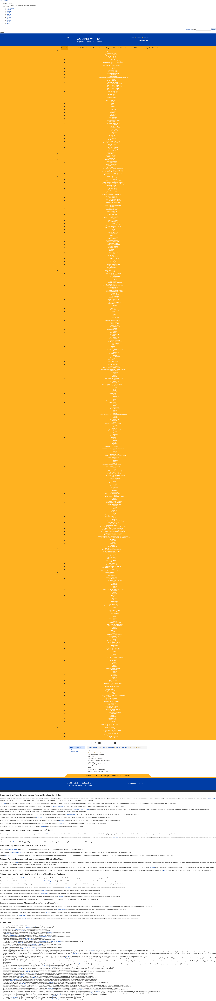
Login (190, 29)
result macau (14, 842)
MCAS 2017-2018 (113, 234)
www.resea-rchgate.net (33, 926)
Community (110, 688)
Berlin (113, 102)
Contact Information (113, 563)
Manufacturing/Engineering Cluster (111, 464)
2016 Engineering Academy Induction (113, 528)
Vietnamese (10, 18)
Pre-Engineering (111, 238)
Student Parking (113, 76)
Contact (113, 64)
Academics (110, 176)
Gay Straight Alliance (113, 641)
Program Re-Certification (113, 240)
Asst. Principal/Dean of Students (111, 65)
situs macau (23, 952)
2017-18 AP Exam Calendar (113, 200)
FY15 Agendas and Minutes (114, 86)
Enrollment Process (113, 733)
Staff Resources (111, 144)
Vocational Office (111, 272)
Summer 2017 (113, 179)
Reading (111, 249)
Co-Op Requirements (114, 276)
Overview (113, 67)
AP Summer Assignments (113, 202)
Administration (111, 96)
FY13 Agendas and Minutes (114, 83)
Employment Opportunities (113, 141)
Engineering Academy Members (113, 533)
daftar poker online (30, 947)
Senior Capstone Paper (113, 215)
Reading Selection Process (113, 565)
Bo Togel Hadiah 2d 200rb (81, 809)
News (114, 314)
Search (194, 29)
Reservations (113, 713)
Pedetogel (30, 939)
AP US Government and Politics (114, 291)
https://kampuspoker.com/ (35, 944)
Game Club (113, 630)
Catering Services (113, 718)
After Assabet (114, 487)
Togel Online (43, 893)
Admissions (110, 153)
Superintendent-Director (111, 55)
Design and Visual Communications (113, 378)
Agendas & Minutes (113, 82)
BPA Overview (115, 613)
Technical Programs (109, 270)
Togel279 (12, 980)
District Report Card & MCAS (111, 143)
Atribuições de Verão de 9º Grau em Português (113, 184)
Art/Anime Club (113, 578)
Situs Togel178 (22, 915)
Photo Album (114, 511)
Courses (113, 212)
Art (111, 203)
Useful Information (115, 408)
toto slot (59, 823)
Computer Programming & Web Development (113, 369)
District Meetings (111, 94)
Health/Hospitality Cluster (111, 446)
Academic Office (111, 185)
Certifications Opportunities (114, 474)
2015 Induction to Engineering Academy (113, 530)
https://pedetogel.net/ (45, 936)
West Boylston (113, 117)
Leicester (113, 108)
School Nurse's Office (111, 164)
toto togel (43, 826)
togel (41, 899)
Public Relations (111, 703)
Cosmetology (113, 393)
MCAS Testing (113, 188)
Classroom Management (114, 149)
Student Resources (115, 436)
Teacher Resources (113, 147)
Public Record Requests (111, 706)
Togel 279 (17, 929)
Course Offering (114, 370)
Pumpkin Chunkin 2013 (113, 241)
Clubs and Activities (111, 577)
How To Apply (111, 156)
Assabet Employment (111, 140)
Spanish (9, 9)
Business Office (111, 97)
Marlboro (113, 109)
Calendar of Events (115, 612)
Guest (187, 29)
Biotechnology (113, 483)
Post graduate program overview (113, 735)
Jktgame (98, 991)
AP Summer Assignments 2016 (114, 290)
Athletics (111, 574)
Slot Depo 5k (9, 855)
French (8, 12)
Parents (139, 37)
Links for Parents (111, 557)
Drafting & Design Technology (114, 501)
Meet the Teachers (113, 247)
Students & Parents (110, 548)
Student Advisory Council (113, 668)
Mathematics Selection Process (113, 566)
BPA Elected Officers (114, 610)
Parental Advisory (113, 222)
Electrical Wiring (113, 402)
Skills (114, 498)
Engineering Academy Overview (113, 534)
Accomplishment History (114, 622)
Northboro (113, 112)
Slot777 (165, 870)
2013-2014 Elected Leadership (115, 657)
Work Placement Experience (113, 273)
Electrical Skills (115, 407)
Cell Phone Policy (113, 71)
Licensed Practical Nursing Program (111, 730)
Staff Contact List (113, 146)
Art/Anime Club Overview (115, 580)
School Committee (111, 80)
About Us (109, 52)
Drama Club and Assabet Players (113, 683)
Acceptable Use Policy (115, 61)
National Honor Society (113, 650)
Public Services (111, 726)
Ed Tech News (115, 126)
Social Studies (111, 255)
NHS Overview (115, 656)
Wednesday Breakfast (115, 712)
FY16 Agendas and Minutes (114, 88)
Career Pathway (115, 372)
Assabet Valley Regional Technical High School (101, 747)
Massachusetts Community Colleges (114, 496)
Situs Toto (115, 837)
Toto (110, 906)
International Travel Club (113, 648)
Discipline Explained (113, 73)
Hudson (113, 106)
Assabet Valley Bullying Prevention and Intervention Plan (113, 77)
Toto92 (69, 956)
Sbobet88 (79, 989)
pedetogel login (71, 814)
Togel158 (21, 930)
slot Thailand (50, 884)
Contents (114, 376)
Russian (9, 22)
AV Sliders (113, 595)
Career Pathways (114, 472)
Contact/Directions (111, 152)
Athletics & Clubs (109, 572)
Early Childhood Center (111, 691)
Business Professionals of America (113, 606)
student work (114, 398)
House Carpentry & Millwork (113, 423)
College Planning (113, 246)
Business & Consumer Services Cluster (111, 384)
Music (111, 235)
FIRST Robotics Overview (115, 625)
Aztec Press (111, 722)
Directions (113, 716)
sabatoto (48, 912)
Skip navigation (4, 0)
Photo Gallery (113, 719)
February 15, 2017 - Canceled (115, 170)
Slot (10, 945)
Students (146, 37)
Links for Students (111, 559)
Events (113, 710)
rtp (17, 862)
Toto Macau (50, 834)
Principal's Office (111, 56)
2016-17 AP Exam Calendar (114, 304)
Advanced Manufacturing (113, 466)
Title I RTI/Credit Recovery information (113, 568)
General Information (113, 197)
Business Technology (113, 385)
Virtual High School (111, 266)
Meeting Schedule (113, 91)
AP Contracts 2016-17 (115, 302)
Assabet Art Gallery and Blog (113, 205)
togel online (68, 887)
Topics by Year (113, 214)
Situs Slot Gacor (12, 849)
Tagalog (9, 17)
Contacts (113, 68)
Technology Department (113, 123)
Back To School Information (111, 174)
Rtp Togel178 (28, 927)
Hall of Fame (111, 685)
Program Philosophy (113, 694)
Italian (8, 15)
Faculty (132, 37)
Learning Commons (111, 191)
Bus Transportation (111, 100)
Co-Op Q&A (114, 275)
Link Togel (3, 803)
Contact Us (115, 293)
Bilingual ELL (111, 165)
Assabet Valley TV (111, 689)
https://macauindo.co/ (14, 935)
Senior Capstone (113, 281)
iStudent (111, 555)
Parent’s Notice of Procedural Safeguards (113, 171)
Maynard (113, 111)
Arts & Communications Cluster (111, 367)
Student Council (113, 674)
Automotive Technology (113, 522)
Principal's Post (113, 58)
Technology (111, 121)
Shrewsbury (113, 114)
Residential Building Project (111, 701)
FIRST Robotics (113, 618)
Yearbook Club (113, 680)
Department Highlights (113, 258)
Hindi (8, 23)
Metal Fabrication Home (114, 504)
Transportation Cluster (111, 515)
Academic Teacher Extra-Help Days (111, 194)
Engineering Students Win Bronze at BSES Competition (113, 536)
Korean (9, 20)
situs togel (20, 942)
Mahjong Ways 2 (16, 852)
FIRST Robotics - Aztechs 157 (115, 624)
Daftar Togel (211, 798)
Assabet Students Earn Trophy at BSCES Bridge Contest (115, 537)
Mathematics (111, 231)
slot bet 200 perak (48, 881)
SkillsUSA (113, 660)
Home (109, 50)
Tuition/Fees (113, 738)
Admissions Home (111, 155)
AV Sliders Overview (114, 604)
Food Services (111, 99)
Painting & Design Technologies (113, 430)
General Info (114, 584)
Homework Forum (111, 552)
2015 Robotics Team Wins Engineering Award (113, 531)
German (9, 14)
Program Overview (113, 243)
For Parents (115, 129)
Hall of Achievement (111, 698)
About (114, 351)
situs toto (61, 820)
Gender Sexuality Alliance (113, 642)
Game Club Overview (115, 636)
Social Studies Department (113, 263)
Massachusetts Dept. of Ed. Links (113, 173)
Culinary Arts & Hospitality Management (113, 448)
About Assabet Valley (111, 53)
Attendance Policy (113, 70)
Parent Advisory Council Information (113, 168)
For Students (114, 130)
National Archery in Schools (113, 226)
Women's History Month (113, 264)
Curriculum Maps (113, 220)
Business (111, 206)
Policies (113, 59)
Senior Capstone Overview (115, 282)
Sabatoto (66, 961)
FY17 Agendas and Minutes (114, 89)
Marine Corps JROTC (111, 228)
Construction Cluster (111, 401)
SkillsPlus (114, 278)
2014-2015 (113, 540)
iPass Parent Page (111, 554)
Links (113, 79)
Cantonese (9, 11)
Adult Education (109, 727)
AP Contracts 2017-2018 (113, 199)
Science (111, 250)
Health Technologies (113, 457)
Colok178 (21, 948)
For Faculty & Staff (115, 127)
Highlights (115, 389)
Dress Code (113, 74)
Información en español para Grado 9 (113, 182)
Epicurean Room (114, 454)
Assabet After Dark (111, 729)
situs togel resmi (75, 953)
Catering (113, 721)
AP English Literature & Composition (113, 285)
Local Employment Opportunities (111, 700)
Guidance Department (111, 161)
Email (146, 782)
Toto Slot (152, 867)
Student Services (109, 159)
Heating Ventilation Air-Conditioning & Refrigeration (113, 414)
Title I (111, 562)
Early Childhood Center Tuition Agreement (113, 695)
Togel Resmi (13, 997)
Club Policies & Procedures (114, 634)
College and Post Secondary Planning (115, 475)
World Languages (111, 267)
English (113, 311)
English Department (111, 211)
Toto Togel (39, 817)
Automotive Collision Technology (113, 516)
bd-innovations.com (58, 806)
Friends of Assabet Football (111, 686)
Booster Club (111, 575)
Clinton (113, 105)
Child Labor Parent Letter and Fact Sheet (111, 571)
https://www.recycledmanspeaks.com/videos (49, 941)
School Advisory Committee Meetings (113, 62)
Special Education (111, 167)
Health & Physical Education (111, 217)
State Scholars (115, 296)
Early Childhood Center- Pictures (113, 697)
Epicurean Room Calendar (113, 709)
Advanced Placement (111, 196)
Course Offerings (113, 208)
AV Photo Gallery (113, 704)
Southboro (113, 115)
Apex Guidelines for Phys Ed (113, 225)
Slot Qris (23, 878)
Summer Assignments (111, 178)
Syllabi (113, 223)
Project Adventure (115, 326)
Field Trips (113, 543)
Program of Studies (113, 190)
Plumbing (113, 437)
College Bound (113, 162)
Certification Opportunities (113, 244)
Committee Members (113, 93)
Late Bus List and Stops (113, 120)
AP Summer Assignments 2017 (113, 181)
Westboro (113, 118)
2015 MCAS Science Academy (114, 349)
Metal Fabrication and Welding (113, 502)
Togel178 (23, 918)
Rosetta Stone (113, 269)
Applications (111, 158)
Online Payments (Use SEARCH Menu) (111, 724)
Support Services (113, 736)
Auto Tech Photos (115, 524)
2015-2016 (113, 539)
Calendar (114, 132)
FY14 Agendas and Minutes (114, 85)
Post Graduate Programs (111, 732)
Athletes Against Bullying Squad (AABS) (113, 589)
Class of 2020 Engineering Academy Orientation (113, 527)
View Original (10, 8)
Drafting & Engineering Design (113, 493)
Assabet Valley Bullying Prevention (111, 549)
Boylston (113, 103)
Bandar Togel (55, 999)
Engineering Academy (111, 209)
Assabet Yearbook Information (115, 681)
